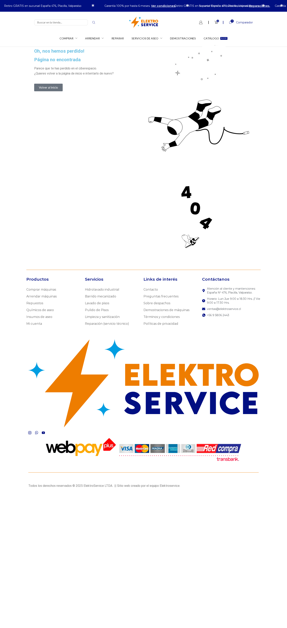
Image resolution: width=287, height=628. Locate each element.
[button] (238, 22)
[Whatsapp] (36, 432)
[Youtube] (43, 432)
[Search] (94, 22)
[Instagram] (29, 432)
